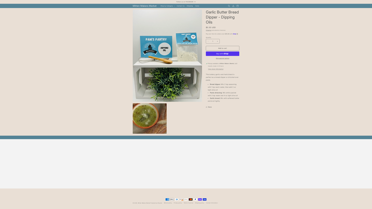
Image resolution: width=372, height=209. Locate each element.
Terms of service (188, 203)
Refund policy (168, 203)
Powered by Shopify (156, 203)
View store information (215, 69)
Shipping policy (199, 203)
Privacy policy (178, 203)
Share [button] (210, 107)
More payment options (222, 58)
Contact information (212, 203)
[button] (167, 6)
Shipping (208, 30)
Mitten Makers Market (144, 203)
